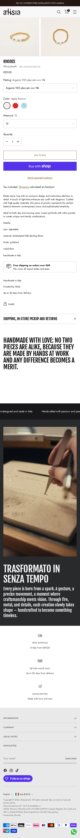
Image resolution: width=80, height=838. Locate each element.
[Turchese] (24, 105)
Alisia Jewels (10, 66)
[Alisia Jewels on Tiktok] (17, 771)
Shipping (24, 187)
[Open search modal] (59, 12)
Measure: (10, 115)
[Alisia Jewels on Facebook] (5, 771)
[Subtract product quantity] (7, 141)
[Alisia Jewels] (11, 11)
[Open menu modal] (75, 12)
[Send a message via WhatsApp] (73, 831)
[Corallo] (15, 105)
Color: (14, 98)
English (6, 794)
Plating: (24, 80)
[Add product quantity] (18, 141)
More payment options (40, 178)
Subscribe (71, 758)
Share (11, 304)
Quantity (7, 134)
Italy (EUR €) (25, 794)
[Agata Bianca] (6, 105)
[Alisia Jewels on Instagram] (11, 771)
